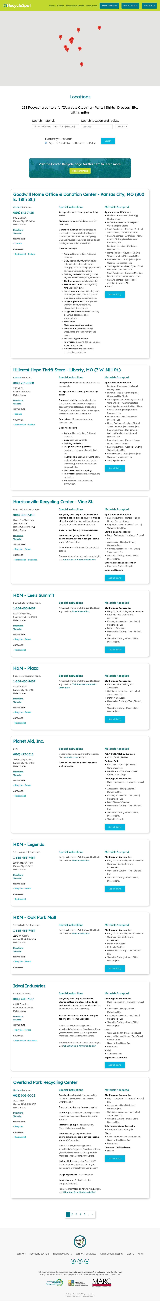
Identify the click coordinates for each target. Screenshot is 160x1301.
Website (17, 233)
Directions (18, 230)
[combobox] (55, 126)
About (52, 6)
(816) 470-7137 (23, 999)
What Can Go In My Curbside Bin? (79, 559)
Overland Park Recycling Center (45, 1082)
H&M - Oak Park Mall (34, 917)
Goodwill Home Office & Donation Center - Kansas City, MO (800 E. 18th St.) (78, 197)
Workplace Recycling (111, 1254)
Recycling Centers (39, 1254)
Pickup (92, 143)
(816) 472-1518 (23, 754)
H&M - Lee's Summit (33, 595)
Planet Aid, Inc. (28, 741)
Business (79, 143)
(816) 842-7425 (23, 212)
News (141, 1254)
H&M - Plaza (25, 668)
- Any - (51, 143)
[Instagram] (80, 1261)
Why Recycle (149, 6)
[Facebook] (73, 1261)
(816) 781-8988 (23, 383)
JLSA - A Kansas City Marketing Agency (80, 1296)
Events (60, 6)
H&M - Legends (28, 844)
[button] (72, 39)
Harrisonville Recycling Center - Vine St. (53, 501)
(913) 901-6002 (24, 1095)
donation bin (71, 757)
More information (80, 611)
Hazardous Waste (75, 6)
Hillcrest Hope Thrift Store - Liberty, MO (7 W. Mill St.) (67, 369)
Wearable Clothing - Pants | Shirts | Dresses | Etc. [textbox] (56, 126)
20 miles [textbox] (121, 126)
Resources (91, 6)
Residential (64, 143)
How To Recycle (130, 6)
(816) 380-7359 (23, 515)
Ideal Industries (29, 986)
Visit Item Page (80, 171)
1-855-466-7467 (24, 608)
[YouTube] (87, 1261)
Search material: (43, 120)
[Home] (16, 6)
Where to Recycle (109, 6)
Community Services (86, 1254)
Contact (17, 207)
